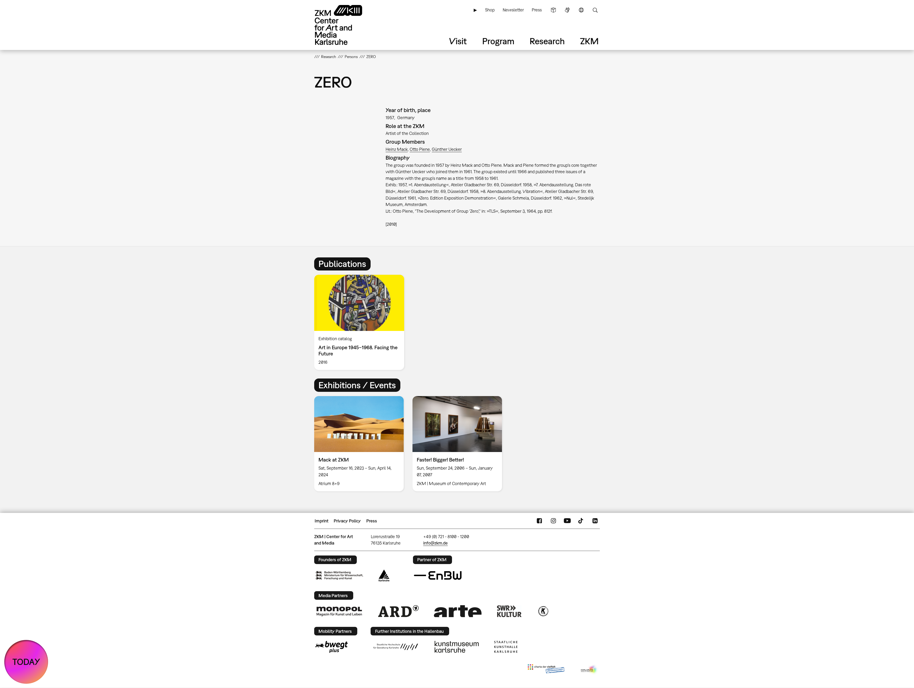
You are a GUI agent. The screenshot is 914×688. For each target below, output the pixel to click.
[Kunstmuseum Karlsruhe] (457, 647)
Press (537, 9)
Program (498, 41)
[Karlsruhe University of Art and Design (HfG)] (395, 646)
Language (581, 10)
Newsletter (513, 9)
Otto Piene (420, 149)
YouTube (567, 521)
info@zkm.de (435, 543)
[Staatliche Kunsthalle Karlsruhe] (505, 647)
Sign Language (567, 10)
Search (595, 10)
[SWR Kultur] (509, 611)
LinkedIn (595, 521)
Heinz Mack (397, 149)
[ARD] (398, 611)
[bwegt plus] (331, 647)
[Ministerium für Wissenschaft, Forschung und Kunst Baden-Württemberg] (339, 575)
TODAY (26, 662)
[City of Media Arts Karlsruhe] (589, 670)
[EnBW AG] (438, 575)
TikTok (581, 521)
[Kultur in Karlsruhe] (543, 611)
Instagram (553, 521)
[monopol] (339, 611)
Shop (490, 9)
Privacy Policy (347, 520)
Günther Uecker (447, 149)
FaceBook (539, 521)
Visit (458, 41)
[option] (361, 322)
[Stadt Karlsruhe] (384, 575)
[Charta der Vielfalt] (546, 670)
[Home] (345, 24)
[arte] (458, 611)
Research (547, 41)
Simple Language (553, 10)
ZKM (589, 41)
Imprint (321, 520)
